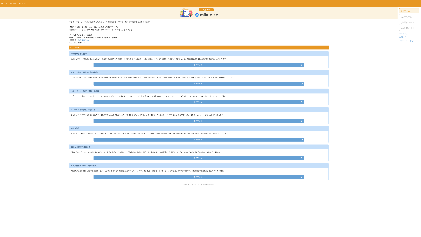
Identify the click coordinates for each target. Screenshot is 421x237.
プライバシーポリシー (408, 41)
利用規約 (402, 37)
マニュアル (403, 34)
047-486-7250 (83, 40)
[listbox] (409, 19)
